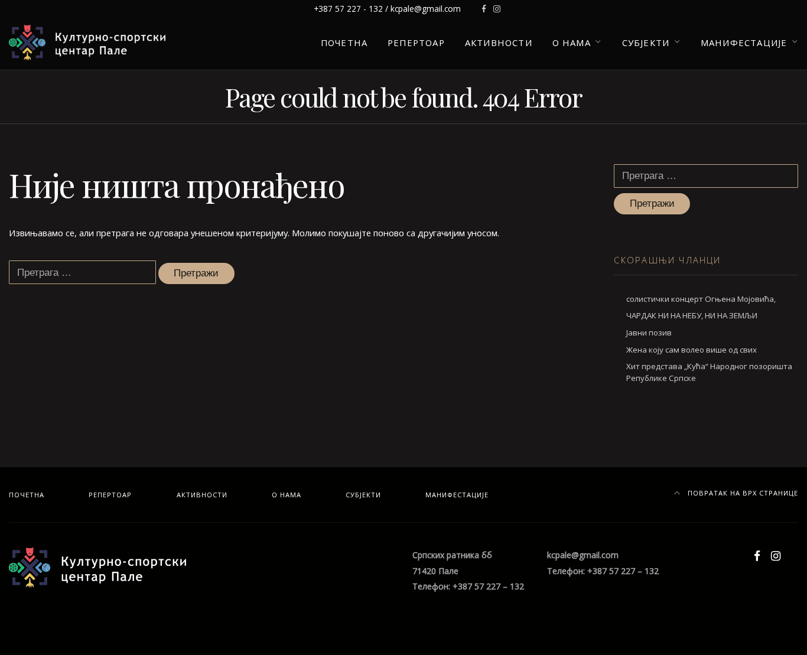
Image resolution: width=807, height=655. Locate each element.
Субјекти (646, 42)
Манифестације (744, 42)
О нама (571, 42)
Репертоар (416, 42)
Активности (498, 42)
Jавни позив (649, 332)
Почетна (344, 42)
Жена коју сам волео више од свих (691, 349)
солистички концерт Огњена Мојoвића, (701, 299)
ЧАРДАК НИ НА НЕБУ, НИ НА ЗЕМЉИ (691, 315)
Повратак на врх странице (741, 492)
